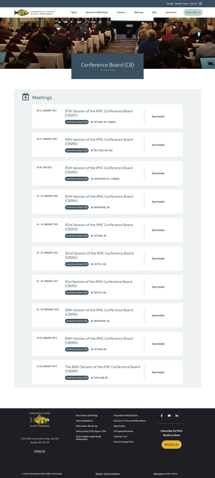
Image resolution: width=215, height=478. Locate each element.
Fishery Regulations (84, 420)
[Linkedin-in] (176, 415)
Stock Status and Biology (87, 415)
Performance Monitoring (86, 426)
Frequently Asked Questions (126, 415)
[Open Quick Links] (199, 12)
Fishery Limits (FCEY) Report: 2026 (91, 431)
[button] (200, 3)
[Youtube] (169, 415)
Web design (158, 474)
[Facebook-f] (161, 415)
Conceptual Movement (123, 431)
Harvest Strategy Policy (124, 442)
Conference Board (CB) (77, 122)
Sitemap (99, 474)
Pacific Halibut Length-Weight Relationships (88, 438)
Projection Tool (120, 436)
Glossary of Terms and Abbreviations (130, 420)
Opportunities (119, 426)
